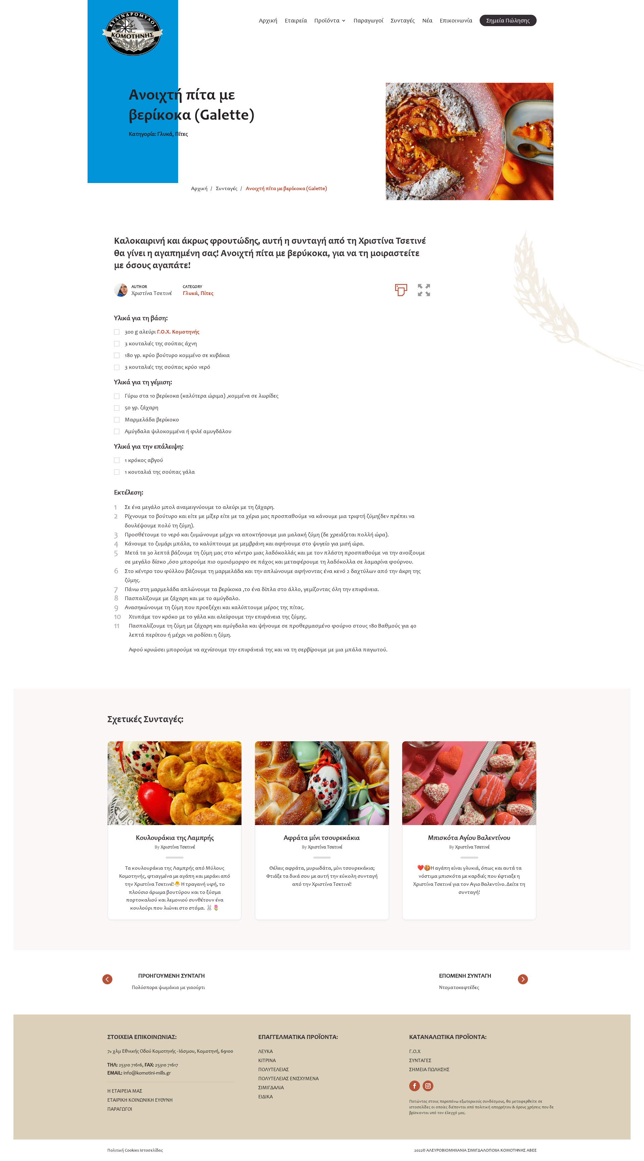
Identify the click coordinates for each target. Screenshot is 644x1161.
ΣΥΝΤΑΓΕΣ (420, 1060)
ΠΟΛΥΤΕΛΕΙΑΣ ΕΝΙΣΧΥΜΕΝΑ (288, 1079)
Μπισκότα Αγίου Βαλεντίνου (469, 837)
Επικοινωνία (456, 21)
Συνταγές (403, 21)
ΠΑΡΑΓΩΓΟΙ (119, 1109)
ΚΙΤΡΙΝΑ (267, 1060)
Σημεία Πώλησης (508, 20)
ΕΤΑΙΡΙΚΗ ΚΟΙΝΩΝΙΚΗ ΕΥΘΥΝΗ (140, 1100)
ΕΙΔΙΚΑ (265, 1097)
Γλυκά (164, 133)
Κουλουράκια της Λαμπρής (175, 837)
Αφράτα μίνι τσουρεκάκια (322, 837)
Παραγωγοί (368, 21)
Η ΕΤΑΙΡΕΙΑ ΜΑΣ (124, 1091)
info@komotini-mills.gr (147, 1073)
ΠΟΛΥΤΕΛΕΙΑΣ (273, 1069)
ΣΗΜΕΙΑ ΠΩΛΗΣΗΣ (429, 1069)
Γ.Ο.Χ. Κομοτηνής (178, 331)
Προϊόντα (326, 21)
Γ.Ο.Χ (414, 1051)
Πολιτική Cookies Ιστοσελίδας (135, 1150)
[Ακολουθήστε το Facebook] (414, 1086)
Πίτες (181, 133)
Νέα (427, 21)
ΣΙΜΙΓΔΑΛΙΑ (271, 1088)
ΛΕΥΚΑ (265, 1051)
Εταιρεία (296, 21)
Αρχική (268, 21)
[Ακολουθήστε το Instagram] (428, 1086)
